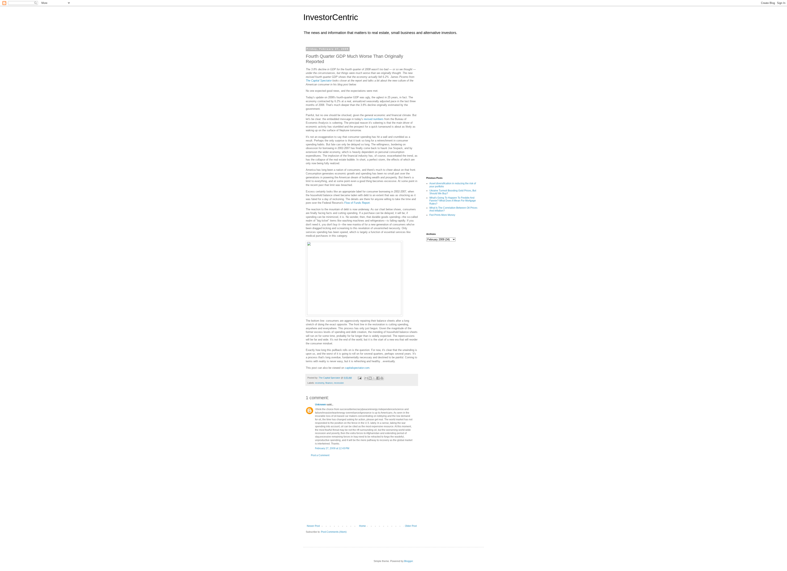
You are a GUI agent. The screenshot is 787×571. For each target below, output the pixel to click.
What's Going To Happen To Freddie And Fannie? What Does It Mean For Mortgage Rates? (452, 200)
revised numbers (373, 119)
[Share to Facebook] (378, 378)
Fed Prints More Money (442, 215)
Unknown (320, 404)
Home (362, 526)
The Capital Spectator (319, 80)
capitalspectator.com (357, 367)
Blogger (408, 561)
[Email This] (366, 378)
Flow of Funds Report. (357, 202)
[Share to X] (374, 378)
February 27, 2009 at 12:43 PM (332, 448)
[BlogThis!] (370, 378)
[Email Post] (359, 378)
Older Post (411, 526)
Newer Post (313, 526)
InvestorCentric (330, 17)
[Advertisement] (362, 490)
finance (329, 383)
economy (319, 383)
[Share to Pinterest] (382, 378)
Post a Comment (320, 455)
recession (339, 383)
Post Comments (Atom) (334, 531)
